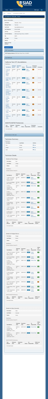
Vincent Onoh (33, 327)
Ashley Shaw (33, 185)
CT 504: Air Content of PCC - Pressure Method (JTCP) (8, 72)
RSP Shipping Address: (10, 53)
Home (7, 9)
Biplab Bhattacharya (33, 178)
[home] (41, 10)
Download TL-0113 (8, 47)
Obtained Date (14, 66)
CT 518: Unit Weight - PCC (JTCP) (8, 79)
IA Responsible (28, 66)
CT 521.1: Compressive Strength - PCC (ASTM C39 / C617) (8, 92)
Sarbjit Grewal (32, 253)
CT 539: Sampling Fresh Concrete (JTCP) (7, 99)
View (35, 145)
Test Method (8, 67)
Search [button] (11, 9)
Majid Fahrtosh (28, 70)
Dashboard (9, 13)
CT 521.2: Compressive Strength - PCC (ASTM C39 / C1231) (8, 85)
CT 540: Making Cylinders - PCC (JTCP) (8, 106)
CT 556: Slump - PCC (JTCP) (8, 111)
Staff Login (36, 9)
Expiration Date (19, 66)
